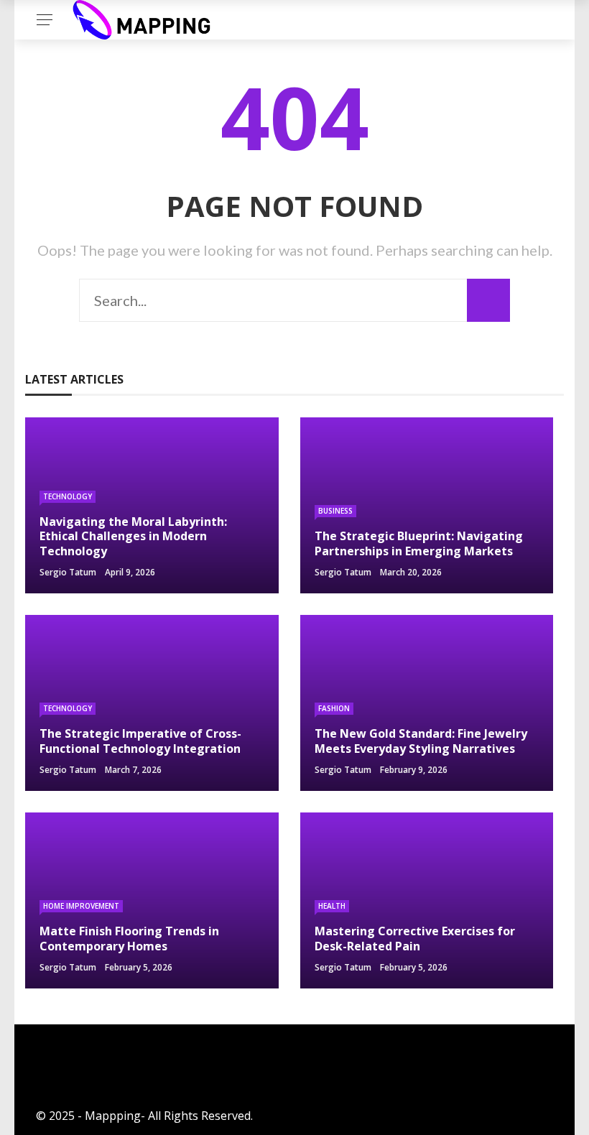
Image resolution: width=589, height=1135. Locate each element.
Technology (67, 496)
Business (335, 511)
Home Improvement (81, 906)
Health (331, 906)
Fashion (334, 708)
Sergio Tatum (68, 572)
